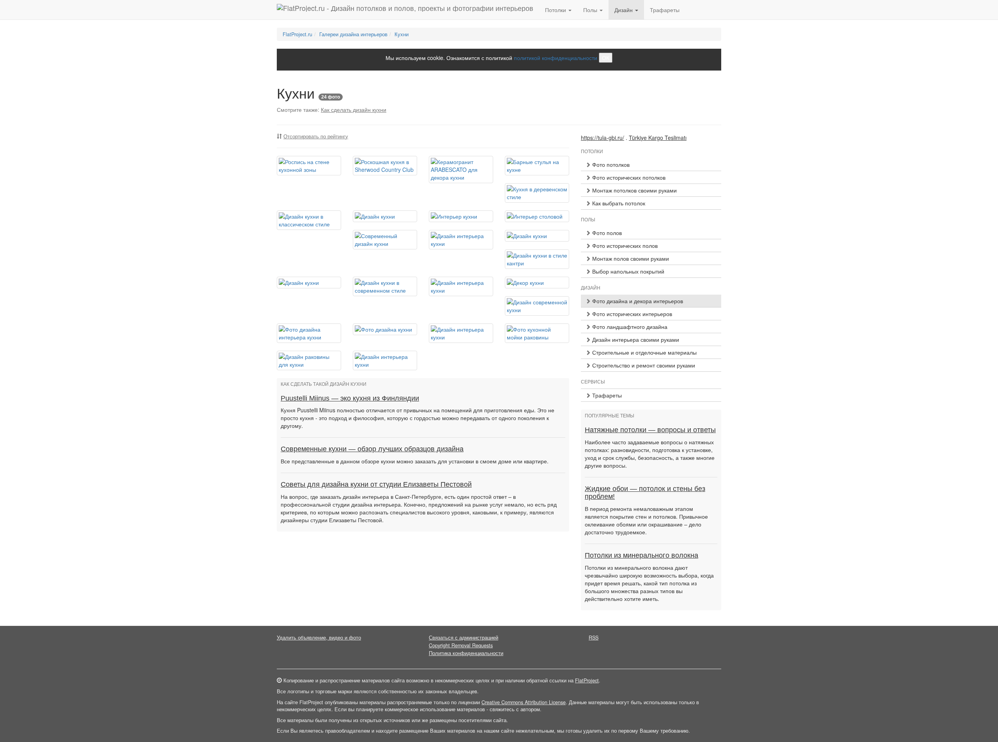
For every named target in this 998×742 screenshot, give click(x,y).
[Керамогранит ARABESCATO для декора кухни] (461, 169)
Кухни (402, 34)
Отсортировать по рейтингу (315, 136)
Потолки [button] (556, 10)
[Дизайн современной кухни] (537, 306)
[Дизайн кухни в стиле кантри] (537, 259)
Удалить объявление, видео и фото (319, 637)
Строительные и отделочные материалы (644, 352)
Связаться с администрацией (463, 637)
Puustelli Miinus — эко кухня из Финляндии (350, 398)
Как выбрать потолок (618, 203)
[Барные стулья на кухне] (537, 165)
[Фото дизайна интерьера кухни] (309, 333)
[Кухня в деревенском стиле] (537, 193)
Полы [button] (591, 10)
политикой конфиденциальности (555, 58)
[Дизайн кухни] (385, 216)
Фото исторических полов (624, 245)
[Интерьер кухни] (461, 216)
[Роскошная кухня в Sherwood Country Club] (385, 165)
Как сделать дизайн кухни (353, 109)
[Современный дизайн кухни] (385, 239)
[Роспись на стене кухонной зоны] (309, 165)
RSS (593, 637)
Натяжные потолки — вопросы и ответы (650, 430)
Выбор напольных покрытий (627, 271)
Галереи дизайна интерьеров (353, 34)
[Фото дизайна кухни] (385, 329)
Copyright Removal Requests (461, 645)
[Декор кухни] (537, 282)
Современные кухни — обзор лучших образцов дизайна (372, 449)
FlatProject (587, 680)
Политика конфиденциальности (466, 653)
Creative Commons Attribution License (523, 702)
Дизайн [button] (624, 10)
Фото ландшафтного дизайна (629, 326)
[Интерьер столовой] (537, 216)
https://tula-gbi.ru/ (602, 137)
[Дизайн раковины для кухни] (309, 360)
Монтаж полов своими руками (630, 258)
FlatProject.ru (297, 34)
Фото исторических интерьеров (631, 314)
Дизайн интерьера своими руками (635, 339)
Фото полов (606, 233)
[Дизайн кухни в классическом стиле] (309, 220)
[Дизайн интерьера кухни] (461, 239)
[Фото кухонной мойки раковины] (537, 333)
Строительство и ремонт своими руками (643, 365)
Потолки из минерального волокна (641, 555)
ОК (605, 58)
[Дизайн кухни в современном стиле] (385, 286)
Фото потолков (610, 164)
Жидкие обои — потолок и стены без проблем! (645, 492)
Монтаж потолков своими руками (634, 190)
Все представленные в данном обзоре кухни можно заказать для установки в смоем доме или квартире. (415, 461)
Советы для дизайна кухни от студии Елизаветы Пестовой (376, 484)
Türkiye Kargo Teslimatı (658, 137)
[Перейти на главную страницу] (405, 9)
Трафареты (664, 10)
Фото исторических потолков (628, 177)
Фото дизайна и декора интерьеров (637, 301)
